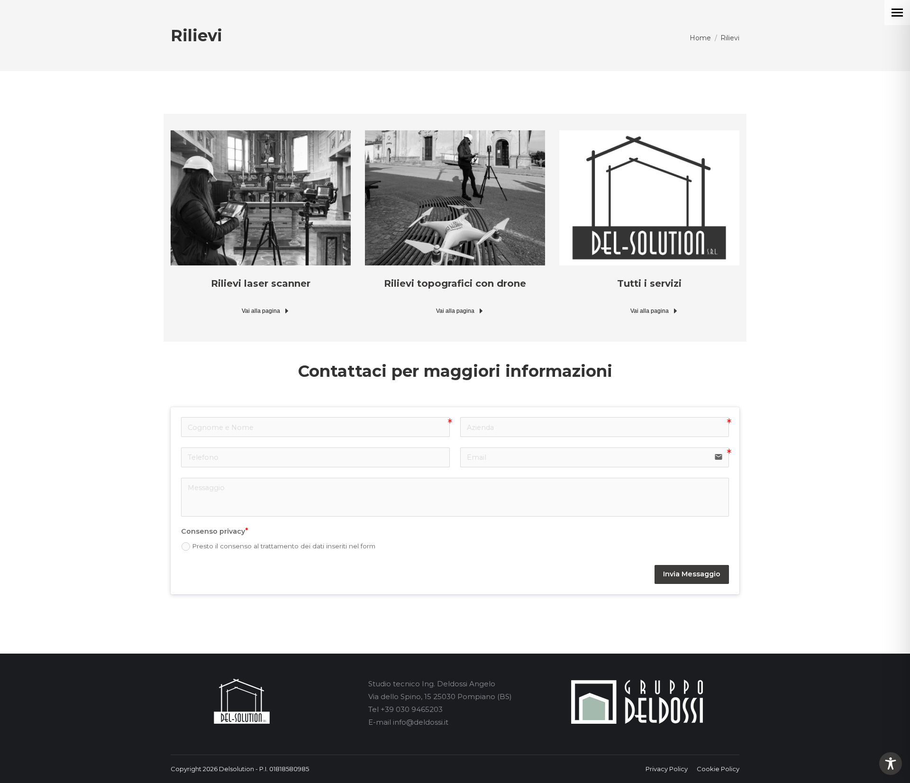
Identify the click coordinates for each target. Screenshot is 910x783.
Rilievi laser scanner (260, 283)
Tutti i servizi (649, 283)
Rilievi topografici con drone (455, 283)
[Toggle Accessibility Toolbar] (890, 763)
